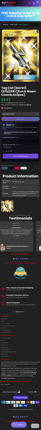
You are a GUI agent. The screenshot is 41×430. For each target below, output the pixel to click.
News (2, 321)
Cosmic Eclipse (23, 24)
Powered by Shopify (27, 409)
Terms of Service (5, 356)
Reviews (3, 340)
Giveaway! (3, 328)
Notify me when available (20, 156)
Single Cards (13, 24)
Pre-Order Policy (5, 349)
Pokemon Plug (17, 409)
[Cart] (34, 3)
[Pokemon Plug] (14, 3)
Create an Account (5, 332)
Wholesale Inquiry (5, 330)
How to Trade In (5, 342)
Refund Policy (4, 354)
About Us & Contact (5, 338)
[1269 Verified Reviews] (20, 279)
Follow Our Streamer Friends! (8, 325)
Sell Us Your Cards (5, 323)
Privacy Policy (4, 345)
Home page (3, 318)
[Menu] (38, 3)
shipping (9, 103)
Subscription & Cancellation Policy (9, 351)
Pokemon (5, 24)
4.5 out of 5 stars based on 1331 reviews (20, 263)
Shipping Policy (4, 347)
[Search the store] (29, 3)
